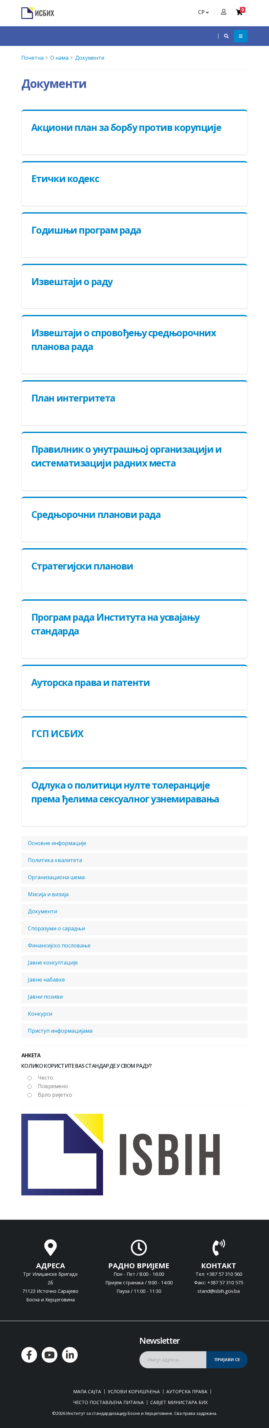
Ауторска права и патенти (90, 682)
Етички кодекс (65, 178)
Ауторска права (186, 1391)
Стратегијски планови (82, 565)
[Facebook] (29, 1355)
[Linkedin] (70, 1355)
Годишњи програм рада (86, 229)
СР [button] (202, 12)
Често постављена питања (108, 1402)
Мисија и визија (48, 894)
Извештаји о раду (72, 281)
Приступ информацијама (60, 1030)
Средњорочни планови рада (95, 514)
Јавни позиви (45, 996)
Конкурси (40, 1013)
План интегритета (73, 397)
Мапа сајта (87, 1391)
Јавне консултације (53, 962)
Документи (89, 57)
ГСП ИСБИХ (57, 733)
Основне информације (57, 843)
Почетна (32, 57)
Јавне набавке (46, 979)
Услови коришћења (134, 1391)
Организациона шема (56, 877)
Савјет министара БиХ (179, 1402)
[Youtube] (49, 1355)
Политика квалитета (55, 860)
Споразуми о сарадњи (56, 928)
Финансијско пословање (59, 945)
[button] (223, 36)
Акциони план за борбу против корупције (126, 127)
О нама (59, 57)
